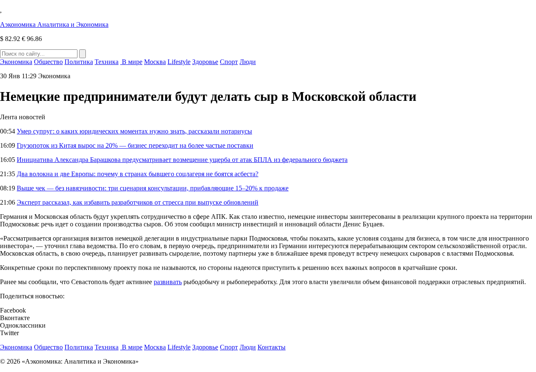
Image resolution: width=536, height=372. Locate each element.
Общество (48, 61)
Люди (248, 61)
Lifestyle (179, 61)
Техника (107, 61)
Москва (155, 61)
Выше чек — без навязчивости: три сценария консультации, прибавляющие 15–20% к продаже (153, 188)
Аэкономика (54, 24)
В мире (131, 61)
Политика (78, 61)
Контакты (272, 347)
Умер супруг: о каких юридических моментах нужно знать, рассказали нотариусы (134, 131)
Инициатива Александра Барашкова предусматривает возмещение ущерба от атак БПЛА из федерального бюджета (182, 159)
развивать (168, 281)
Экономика (16, 61)
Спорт (229, 61)
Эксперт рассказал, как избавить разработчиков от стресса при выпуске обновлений (137, 202)
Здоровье (205, 61)
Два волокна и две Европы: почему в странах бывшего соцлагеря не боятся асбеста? (137, 173)
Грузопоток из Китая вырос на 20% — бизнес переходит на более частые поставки (135, 145)
